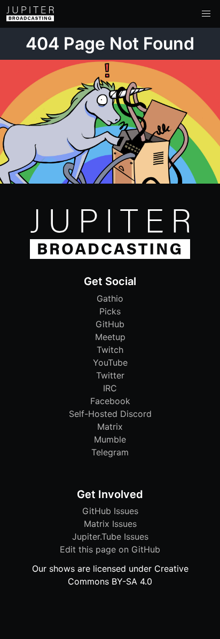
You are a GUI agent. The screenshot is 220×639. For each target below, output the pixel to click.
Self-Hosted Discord (110, 413)
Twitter (110, 375)
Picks (110, 311)
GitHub (110, 324)
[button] (206, 14)
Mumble (110, 439)
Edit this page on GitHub (110, 549)
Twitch (110, 349)
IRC (110, 388)
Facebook (110, 401)
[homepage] (30, 14)
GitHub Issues (110, 511)
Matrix (110, 426)
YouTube (110, 362)
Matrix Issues (110, 523)
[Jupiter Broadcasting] (110, 256)
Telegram (110, 452)
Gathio (110, 298)
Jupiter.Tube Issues (110, 536)
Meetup (110, 337)
